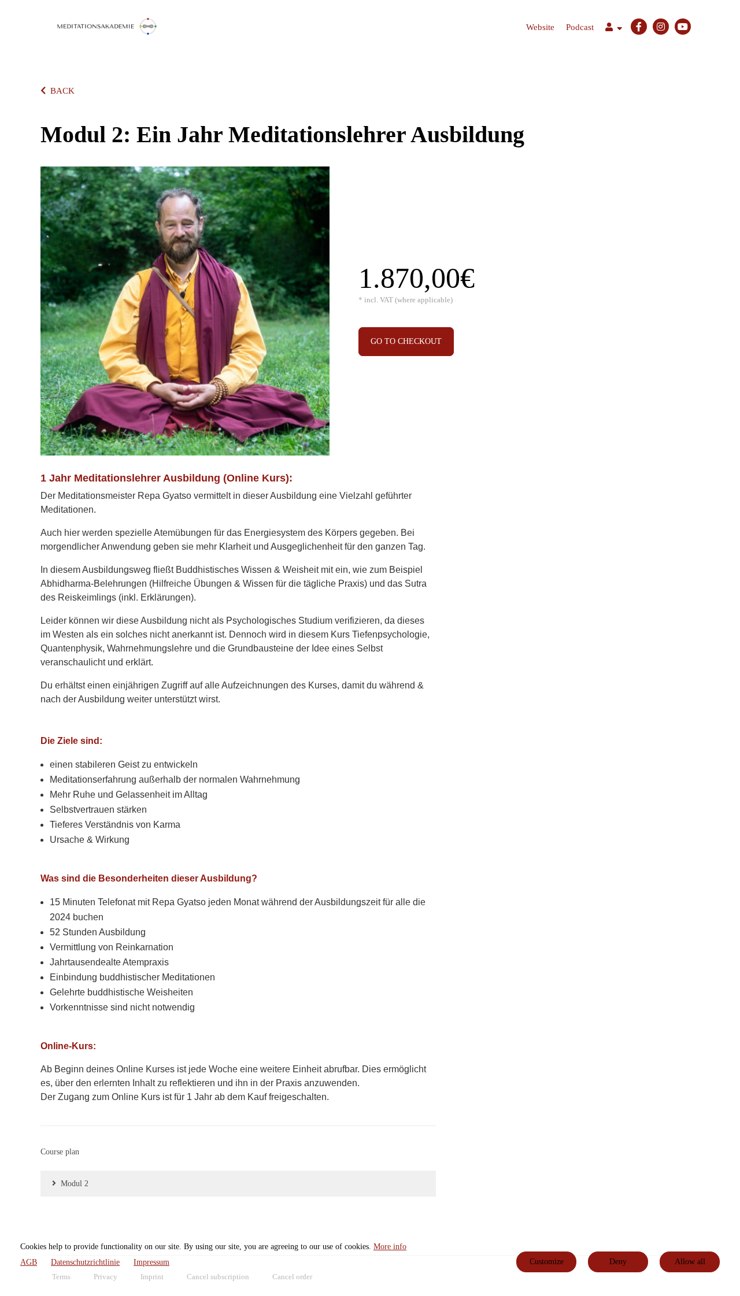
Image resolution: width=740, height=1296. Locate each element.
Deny (618, 1261)
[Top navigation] (613, 29)
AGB (28, 1262)
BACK (62, 90)
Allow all (690, 1261)
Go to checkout (406, 341)
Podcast (580, 27)
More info (389, 1246)
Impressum (151, 1262)
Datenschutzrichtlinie (85, 1262)
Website (540, 27)
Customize (547, 1261)
